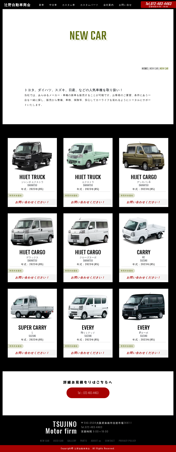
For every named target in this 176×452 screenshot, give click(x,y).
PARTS (83, 441)
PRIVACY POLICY (127, 441)
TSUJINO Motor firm (61, 427)
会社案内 (108, 4)
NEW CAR (44, 441)
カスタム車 (68, 4)
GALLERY (71, 441)
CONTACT (110, 441)
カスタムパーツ (89, 4)
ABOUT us (96, 441)
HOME (145, 68)
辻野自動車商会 (17, 5)
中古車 (53, 4)
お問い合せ (125, 4)
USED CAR (58, 441)
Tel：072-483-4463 (88, 393)
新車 (41, 4)
